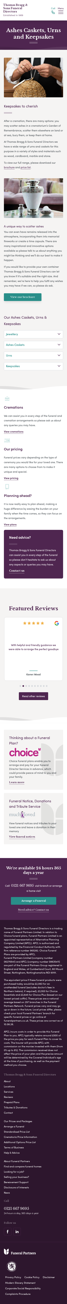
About (7, 1081)
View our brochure (22, 297)
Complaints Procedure (17, 1294)
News (7, 1192)
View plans (10, 524)
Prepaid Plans (12, 1102)
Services (8, 1091)
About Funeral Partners (17, 1161)
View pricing (11, 478)
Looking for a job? (14, 1171)
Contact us (16, 570)
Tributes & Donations (15, 1107)
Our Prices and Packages (18, 1121)
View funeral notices (22, 836)
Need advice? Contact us (33, 909)
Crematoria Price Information (20, 1137)
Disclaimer (49, 1277)
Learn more (16, 782)
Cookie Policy (32, 1277)
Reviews (8, 1097)
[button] (20, 686)
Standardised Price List (17, 1131)
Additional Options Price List (20, 1142)
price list (26, 167)
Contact (8, 1112)
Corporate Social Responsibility (23, 1288)
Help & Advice (12, 1152)
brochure (9, 167)
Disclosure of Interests (16, 1187)
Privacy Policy (13, 1277)
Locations (9, 1086)
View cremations (13, 431)
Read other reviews (33, 696)
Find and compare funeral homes (22, 1166)
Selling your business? (16, 1177)
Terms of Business (14, 1147)
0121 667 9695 (22, 886)
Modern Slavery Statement (20, 1283)
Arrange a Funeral (33, 900)
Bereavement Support (16, 1182)
